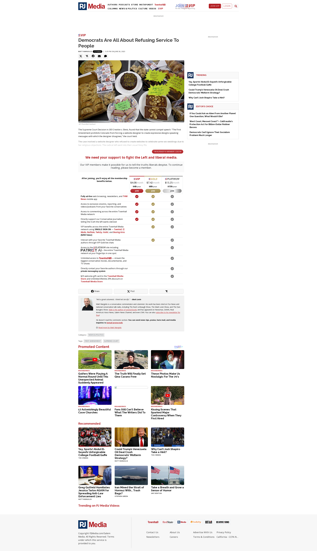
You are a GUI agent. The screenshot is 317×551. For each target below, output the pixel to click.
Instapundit (146, 5)
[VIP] (160, 8)
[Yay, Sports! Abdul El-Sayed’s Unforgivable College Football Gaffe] (94, 436)
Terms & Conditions (203, 536)
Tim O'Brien (83, 458)
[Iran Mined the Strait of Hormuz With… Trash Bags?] (131, 475)
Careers (174, 536)
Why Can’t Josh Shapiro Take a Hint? (165, 451)
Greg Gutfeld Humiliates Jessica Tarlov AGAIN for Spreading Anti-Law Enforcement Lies (94, 492)
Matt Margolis (85, 51)
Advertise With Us (202, 532)
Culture (143, 9)
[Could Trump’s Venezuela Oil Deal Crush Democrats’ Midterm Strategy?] (131, 436)
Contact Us (152, 532)
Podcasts (124, 5)
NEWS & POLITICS (96, 335)
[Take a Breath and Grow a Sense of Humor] (167, 475)
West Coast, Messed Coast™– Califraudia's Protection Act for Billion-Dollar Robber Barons (211, 124)
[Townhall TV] (161, 4)
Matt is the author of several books (123, 310)
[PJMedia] (91, 6)
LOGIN (227, 6)
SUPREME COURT (111, 341)
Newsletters (152, 536)
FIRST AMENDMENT (93, 341)
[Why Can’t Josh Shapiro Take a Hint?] (167, 436)
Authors (113, 5)
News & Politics (128, 9)
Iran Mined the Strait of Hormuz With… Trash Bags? (129, 490)
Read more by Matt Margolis (109, 327)
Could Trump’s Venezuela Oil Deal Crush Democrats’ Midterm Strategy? (130, 454)
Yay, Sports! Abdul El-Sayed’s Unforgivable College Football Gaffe (92, 452)
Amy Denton (156, 493)
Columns (113, 9)
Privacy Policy (224, 532)
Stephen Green (121, 496)
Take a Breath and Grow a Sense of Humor (167, 489)
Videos (152, 9)
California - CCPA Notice (228, 536)
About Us (175, 532)
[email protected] (114, 323)
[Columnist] (88, 304)
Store (134, 5)
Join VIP (214, 6)
